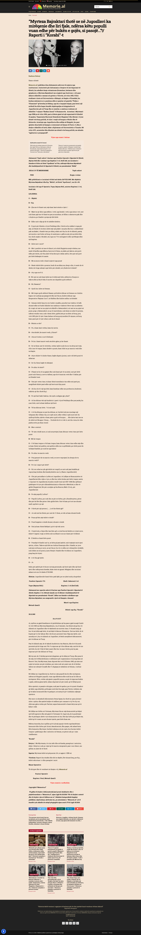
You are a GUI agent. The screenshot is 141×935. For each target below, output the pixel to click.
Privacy (110, 932)
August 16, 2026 (70, 891)
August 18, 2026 (32, 891)
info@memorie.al (70, 914)
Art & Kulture (75, 11)
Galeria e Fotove (67, 11)
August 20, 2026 (51, 861)
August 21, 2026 (32, 861)
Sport (82, 11)
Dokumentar (58, 11)
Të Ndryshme (93, 11)
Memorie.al (32, 932)
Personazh (51, 11)
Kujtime (86, 11)
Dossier (39, 11)
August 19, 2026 (70, 861)
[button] (3, 931)
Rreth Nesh (31, 1)
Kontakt (37, 1)
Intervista (44, 11)
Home (30, 15)
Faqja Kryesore (32, 11)
